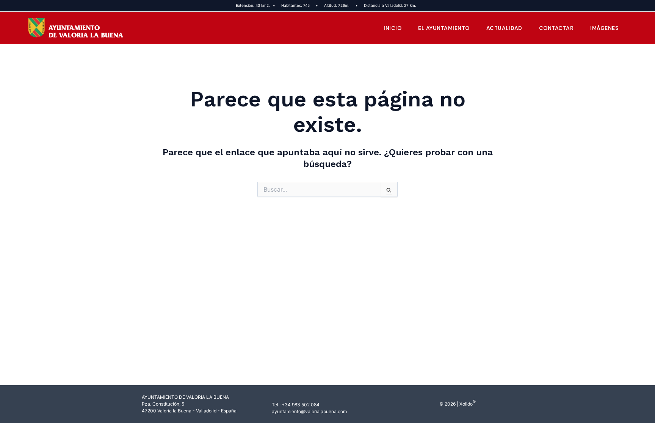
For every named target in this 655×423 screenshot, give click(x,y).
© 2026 (447, 404)
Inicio (392, 28)
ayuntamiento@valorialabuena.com (309, 411)
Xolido (466, 404)
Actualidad (504, 28)
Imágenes (604, 28)
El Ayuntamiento (444, 28)
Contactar (556, 28)
